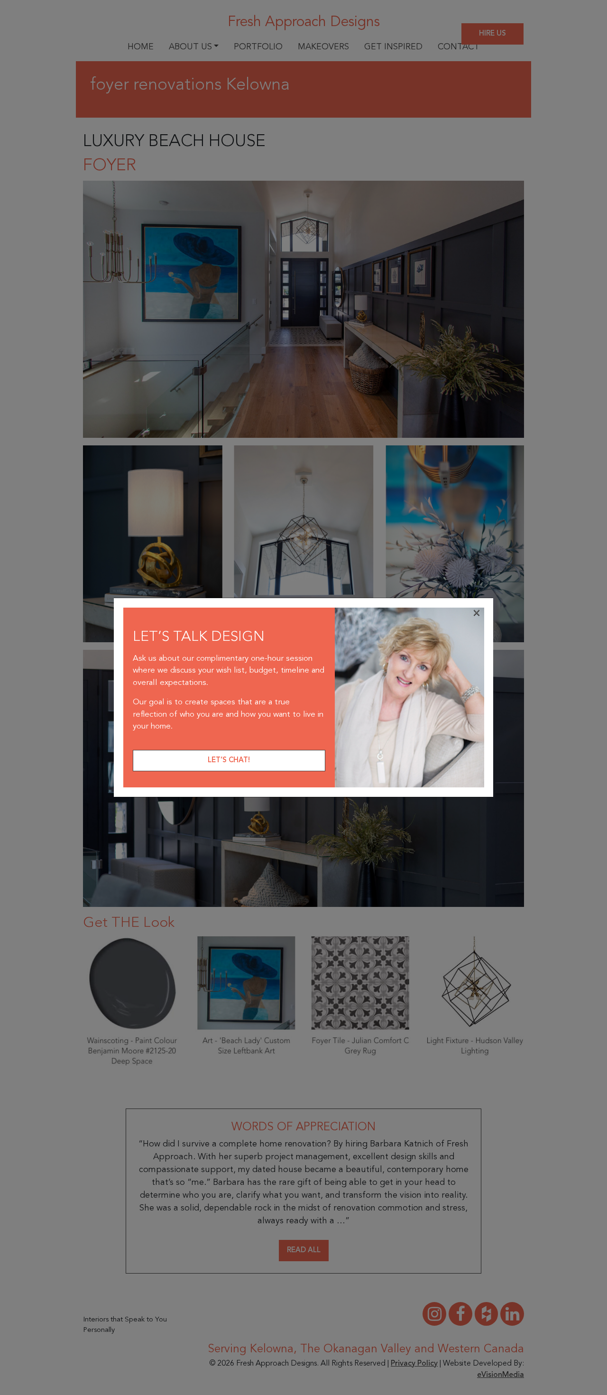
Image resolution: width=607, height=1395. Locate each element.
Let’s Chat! (229, 760)
